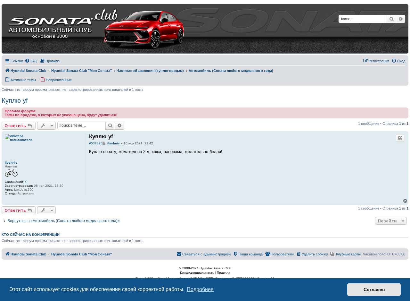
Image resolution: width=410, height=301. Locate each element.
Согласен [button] (374, 289)
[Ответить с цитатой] (400, 138)
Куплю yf (15, 100)
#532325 (95, 143)
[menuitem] (31, 61)
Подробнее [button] (200, 289)
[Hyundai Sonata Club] (88, 28)
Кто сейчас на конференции (31, 234)
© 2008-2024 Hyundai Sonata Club (205, 268)
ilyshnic (11, 162)
